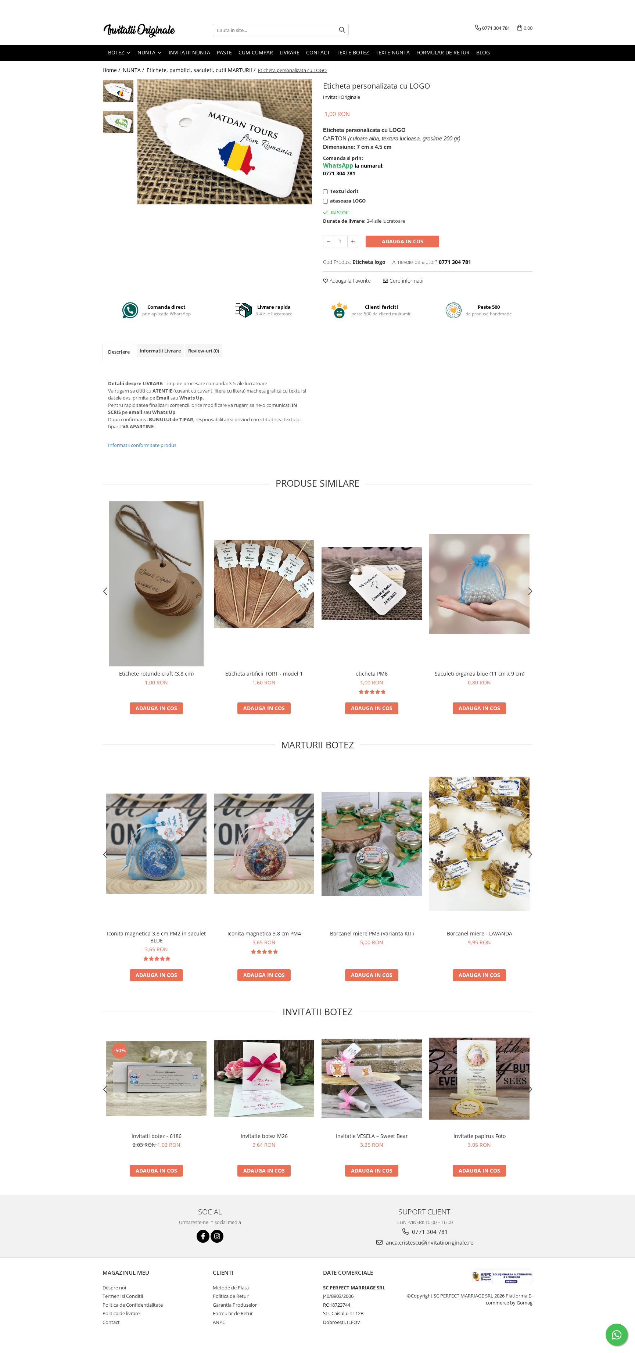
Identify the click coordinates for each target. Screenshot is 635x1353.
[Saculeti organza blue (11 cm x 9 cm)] (479, 584)
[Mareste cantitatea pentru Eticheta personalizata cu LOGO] (352, 241)
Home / (112, 70)
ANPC (219, 1322)
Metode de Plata (231, 1287)
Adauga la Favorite (349, 280)
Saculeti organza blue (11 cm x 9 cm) (479, 673)
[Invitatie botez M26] (264, 1078)
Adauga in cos (402, 241)
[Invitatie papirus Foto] (479, 1079)
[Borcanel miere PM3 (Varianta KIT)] (372, 844)
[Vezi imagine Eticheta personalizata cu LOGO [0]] (118, 90)
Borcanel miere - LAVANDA (479, 933)
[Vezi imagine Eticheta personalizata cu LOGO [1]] (118, 122)
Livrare (289, 52)
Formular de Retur (443, 52)
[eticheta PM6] (372, 583)
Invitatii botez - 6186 (157, 1135)
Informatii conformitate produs (142, 445)
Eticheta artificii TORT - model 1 (264, 673)
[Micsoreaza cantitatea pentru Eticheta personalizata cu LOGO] (328, 241)
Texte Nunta (393, 52)
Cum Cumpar (255, 52)
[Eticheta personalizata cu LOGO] (224, 141)
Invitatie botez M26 (264, 1135)
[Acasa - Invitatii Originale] (139, 30)
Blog (483, 52)
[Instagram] (217, 1236)
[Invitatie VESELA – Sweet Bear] (372, 1078)
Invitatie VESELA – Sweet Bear (372, 1135)
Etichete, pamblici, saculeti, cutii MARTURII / (202, 70)
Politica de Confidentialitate (133, 1305)
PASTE (224, 52)
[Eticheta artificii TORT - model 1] (264, 584)
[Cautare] (342, 30)
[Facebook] (203, 1236)
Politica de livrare (121, 1313)
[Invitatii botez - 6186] (156, 1078)
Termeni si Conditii (123, 1296)
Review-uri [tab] (203, 350)
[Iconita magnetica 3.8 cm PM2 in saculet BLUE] (156, 844)
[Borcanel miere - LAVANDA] (479, 844)
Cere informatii (405, 280)
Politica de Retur (230, 1296)
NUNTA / (134, 70)
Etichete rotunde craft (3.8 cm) (156, 673)
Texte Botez (353, 52)
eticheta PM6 (372, 673)
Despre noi (114, 1287)
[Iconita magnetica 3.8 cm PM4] (264, 844)
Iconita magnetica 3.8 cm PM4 (264, 933)
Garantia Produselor (235, 1305)
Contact (318, 52)
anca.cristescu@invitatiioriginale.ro (429, 1242)
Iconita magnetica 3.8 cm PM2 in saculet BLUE (156, 937)
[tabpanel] (224, 141)
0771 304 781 (429, 1231)
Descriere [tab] (119, 351)
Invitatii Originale (341, 97)
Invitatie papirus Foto (479, 1135)
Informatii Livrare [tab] (160, 350)
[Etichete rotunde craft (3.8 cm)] (156, 583)
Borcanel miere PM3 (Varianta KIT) (372, 933)
